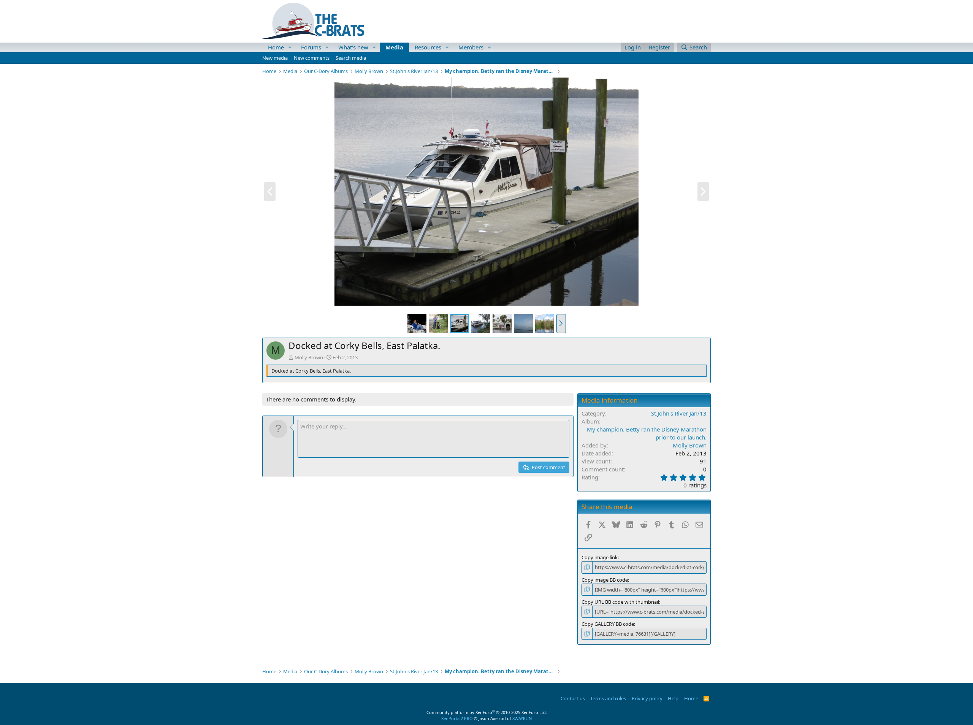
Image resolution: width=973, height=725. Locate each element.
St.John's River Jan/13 (679, 413)
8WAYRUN (522, 718)
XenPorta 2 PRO (457, 718)
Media (394, 47)
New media (275, 57)
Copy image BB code (605, 579)
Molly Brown (309, 357)
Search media (351, 57)
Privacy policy (647, 698)
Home (276, 47)
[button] (290, 47)
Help (673, 698)
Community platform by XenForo (486, 712)
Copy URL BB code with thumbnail (620, 601)
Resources (428, 47)
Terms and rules (608, 698)
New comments (312, 57)
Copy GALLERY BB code (608, 623)
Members (470, 47)
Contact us (573, 698)
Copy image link (600, 557)
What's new (353, 47)
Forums (311, 47)
